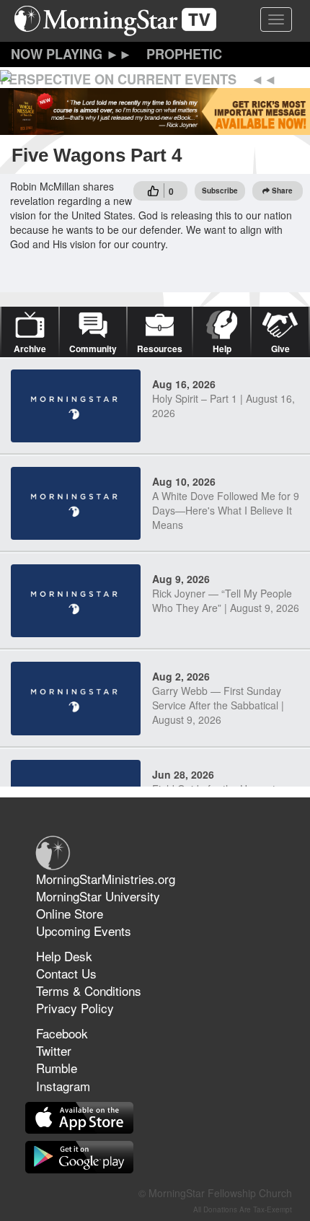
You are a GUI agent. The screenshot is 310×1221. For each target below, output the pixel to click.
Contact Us (66, 973)
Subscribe (220, 190)
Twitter (53, 1050)
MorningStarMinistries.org (105, 879)
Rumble (56, 1068)
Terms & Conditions (88, 990)
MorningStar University (98, 896)
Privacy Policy (75, 1008)
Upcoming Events (83, 931)
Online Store (69, 913)
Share (282, 190)
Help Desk (64, 956)
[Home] (120, 21)
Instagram (63, 1086)
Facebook (62, 1033)
